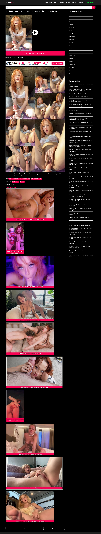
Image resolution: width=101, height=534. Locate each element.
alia (70, 52)
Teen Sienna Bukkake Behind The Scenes (80, 97)
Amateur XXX (48, 2)
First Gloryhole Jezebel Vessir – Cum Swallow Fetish (81, 213)
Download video (36, 53)
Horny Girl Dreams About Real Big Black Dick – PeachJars (81, 154)
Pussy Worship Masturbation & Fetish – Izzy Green (80, 159)
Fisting (68, 2)
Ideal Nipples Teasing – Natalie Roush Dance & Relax (81, 237)
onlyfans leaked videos (25, 178)
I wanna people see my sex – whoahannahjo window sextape (81, 85)
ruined (71, 61)
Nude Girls (74, 2)
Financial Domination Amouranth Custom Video (80, 114)
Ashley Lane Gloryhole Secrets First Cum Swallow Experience (80, 145)
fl (69, 73)
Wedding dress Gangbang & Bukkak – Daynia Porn (81, 256)
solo (40, 178)
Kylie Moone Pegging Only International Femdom (79, 186)
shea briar (72, 64)
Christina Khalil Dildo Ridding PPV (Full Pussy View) (81, 182)
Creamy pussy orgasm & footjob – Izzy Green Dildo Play (81, 204)
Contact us (82, 2)
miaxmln (71, 67)
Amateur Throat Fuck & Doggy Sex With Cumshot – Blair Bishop (79, 200)
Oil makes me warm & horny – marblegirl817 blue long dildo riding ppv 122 (81, 89)
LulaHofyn (72, 55)
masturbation (15, 178)
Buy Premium (90, 2)
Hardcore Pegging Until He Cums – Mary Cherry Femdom (80, 209)
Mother (71, 42)
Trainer (71, 33)
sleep (70, 15)
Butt (70, 49)
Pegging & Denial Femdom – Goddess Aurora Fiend (81, 168)
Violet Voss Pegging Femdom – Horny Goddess (79, 251)
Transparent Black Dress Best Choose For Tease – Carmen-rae (80, 132)
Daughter (71, 27)
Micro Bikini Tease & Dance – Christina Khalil (81, 225)
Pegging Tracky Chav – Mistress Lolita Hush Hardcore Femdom (80, 141)
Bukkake (62, 2)
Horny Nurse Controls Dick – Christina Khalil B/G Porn (81, 177)
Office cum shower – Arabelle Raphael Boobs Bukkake (81, 191)
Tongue (71, 24)
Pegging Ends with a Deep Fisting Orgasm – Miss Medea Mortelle (80, 100)
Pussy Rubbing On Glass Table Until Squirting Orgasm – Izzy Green (78, 195)
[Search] (93, 7)
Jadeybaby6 (72, 36)
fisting (71, 58)
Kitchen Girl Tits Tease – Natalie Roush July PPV (80, 173)
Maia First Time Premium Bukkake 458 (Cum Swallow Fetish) (81, 163)
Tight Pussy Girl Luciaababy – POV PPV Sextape (79, 218)
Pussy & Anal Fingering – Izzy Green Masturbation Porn (78, 109)
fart (70, 70)
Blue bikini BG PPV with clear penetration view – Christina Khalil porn (80, 105)
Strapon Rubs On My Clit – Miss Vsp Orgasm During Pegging (81, 228)
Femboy (71, 46)
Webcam (56, 2)
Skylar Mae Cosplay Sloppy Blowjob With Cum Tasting (80, 150)
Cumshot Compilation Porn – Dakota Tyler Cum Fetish (80, 233)
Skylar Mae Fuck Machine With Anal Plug (80, 222)
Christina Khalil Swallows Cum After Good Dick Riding (80, 127)
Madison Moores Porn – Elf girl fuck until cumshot (80, 242)
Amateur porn (15, 181)
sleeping (71, 39)
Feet (70, 30)
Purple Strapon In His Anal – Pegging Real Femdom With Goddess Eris (80, 118)
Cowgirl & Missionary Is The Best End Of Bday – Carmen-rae (80, 247)
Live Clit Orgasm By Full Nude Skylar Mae (80, 94)
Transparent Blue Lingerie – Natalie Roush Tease (80, 136)
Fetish (12, 2)
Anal (70, 21)
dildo (10, 178)
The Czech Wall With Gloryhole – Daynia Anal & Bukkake (81, 123)
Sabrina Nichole (34, 178)
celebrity (71, 18)
